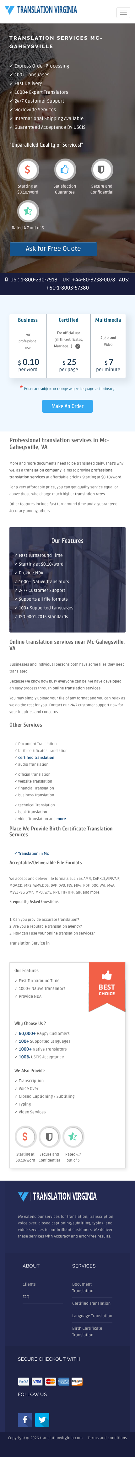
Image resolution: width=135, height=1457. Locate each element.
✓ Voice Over (26, 1088)
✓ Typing (22, 1104)
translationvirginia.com (61, 1438)
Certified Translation (91, 1303)
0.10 (29, 366)
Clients (29, 1284)
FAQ (26, 1296)
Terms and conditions (107, 1438)
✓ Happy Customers (42, 1033)
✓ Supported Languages (42, 1041)
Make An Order (67, 406)
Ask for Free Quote (53, 249)
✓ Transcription (29, 1080)
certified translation (36, 757)
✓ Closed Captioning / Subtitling (44, 1096)
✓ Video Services (30, 1112)
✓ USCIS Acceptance (39, 1057)
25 (68, 366)
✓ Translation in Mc (31, 853)
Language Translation (92, 1315)
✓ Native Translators (40, 1049)
